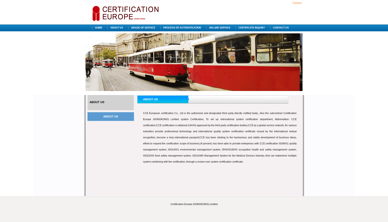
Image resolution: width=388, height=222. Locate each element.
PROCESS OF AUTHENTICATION (182, 27)
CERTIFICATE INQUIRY (251, 27)
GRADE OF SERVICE (143, 27)
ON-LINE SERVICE (219, 27)
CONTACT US (281, 27)
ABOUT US (116, 27)
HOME (98, 27)
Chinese (297, 3)
